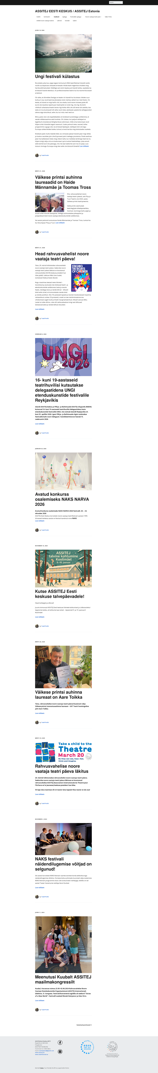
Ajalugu (64, 17)
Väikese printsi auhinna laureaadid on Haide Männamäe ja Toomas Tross (63, 182)
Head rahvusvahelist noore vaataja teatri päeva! (62, 256)
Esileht (38, 17)
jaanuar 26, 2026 (40, 448)
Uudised (56, 17)
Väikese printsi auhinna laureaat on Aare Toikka (58, 694)
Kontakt (67, 20)
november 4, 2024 (41, 819)
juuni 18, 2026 (39, 30)
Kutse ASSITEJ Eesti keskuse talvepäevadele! (59, 593)
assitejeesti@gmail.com (46, 1051)
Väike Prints (108, 17)
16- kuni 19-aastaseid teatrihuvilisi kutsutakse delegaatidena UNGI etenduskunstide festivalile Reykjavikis (62, 390)
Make (42, 1068)
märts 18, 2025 (40, 738)
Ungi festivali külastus (57, 76)
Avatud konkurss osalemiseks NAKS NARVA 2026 (62, 499)
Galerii (75, 20)
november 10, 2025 (41, 546)
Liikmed (59, 20)
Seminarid (47, 17)
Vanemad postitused (83, 1025)
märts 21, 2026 (40, 171)
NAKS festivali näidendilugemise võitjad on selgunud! (63, 864)
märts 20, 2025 (40, 642)
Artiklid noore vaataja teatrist (45, 20)
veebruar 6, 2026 (40, 334)
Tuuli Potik (45, 155)
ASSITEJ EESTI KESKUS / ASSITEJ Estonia (67, 11)
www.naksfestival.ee (41, 1054)
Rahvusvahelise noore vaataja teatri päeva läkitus (61, 768)
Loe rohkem (84, 146)
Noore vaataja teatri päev (93, 17)
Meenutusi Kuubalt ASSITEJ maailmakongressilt (63, 979)
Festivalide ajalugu (75, 17)
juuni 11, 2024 (39, 912)
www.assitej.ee (39, 1052)
